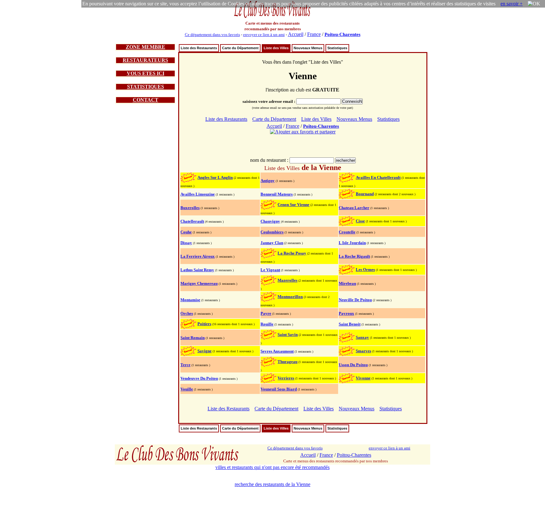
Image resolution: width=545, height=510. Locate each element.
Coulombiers (272, 232)
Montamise (190, 299)
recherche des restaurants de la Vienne (272, 484)
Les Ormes (365, 269)
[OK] (534, 4)
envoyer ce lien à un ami (264, 34)
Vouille (186, 389)
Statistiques (337, 48)
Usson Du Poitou (353, 364)
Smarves (363, 351)
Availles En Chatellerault (378, 177)
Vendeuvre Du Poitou (199, 378)
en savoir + (512, 3)
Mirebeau (347, 283)
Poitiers (204, 323)
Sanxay (362, 337)
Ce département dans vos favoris (212, 34)
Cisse (360, 221)
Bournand (365, 193)
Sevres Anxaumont (277, 351)
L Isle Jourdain (352, 242)
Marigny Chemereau (199, 283)
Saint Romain (192, 337)
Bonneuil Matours (277, 194)
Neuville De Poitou (355, 299)
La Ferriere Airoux (197, 256)
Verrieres (286, 378)
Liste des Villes (276, 48)
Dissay (186, 242)
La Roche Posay (292, 253)
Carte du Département (240, 48)
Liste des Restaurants (199, 48)
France (314, 34)
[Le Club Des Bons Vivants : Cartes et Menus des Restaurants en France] (272, 17)
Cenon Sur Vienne (293, 204)
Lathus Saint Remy (197, 269)
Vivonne (363, 378)
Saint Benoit (349, 324)
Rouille (267, 324)
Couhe (186, 232)
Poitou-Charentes (342, 34)
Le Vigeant (270, 269)
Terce (185, 364)
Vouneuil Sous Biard (279, 389)
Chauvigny (270, 221)
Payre (266, 313)
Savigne (204, 351)
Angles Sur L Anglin (215, 177)
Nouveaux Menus (308, 48)
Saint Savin (288, 334)
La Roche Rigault (354, 256)
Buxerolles (190, 207)
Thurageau (287, 361)
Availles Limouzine (197, 194)
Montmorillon (290, 296)
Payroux (346, 313)
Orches (186, 313)
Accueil (295, 34)
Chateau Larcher (354, 207)
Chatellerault (192, 221)
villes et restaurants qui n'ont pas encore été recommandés (272, 467)
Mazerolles (287, 280)
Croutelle (347, 232)
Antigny (268, 180)
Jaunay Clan (272, 242)
